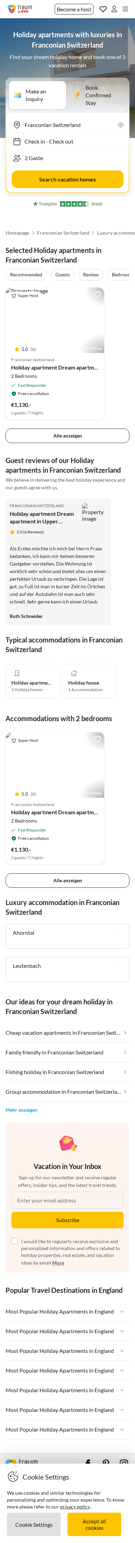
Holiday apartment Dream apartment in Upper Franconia (42, 521)
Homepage (17, 233)
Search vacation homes (67, 179)
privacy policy (75, 1507)
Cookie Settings (34, 1524)
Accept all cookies (94, 1524)
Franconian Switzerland (63, 233)
